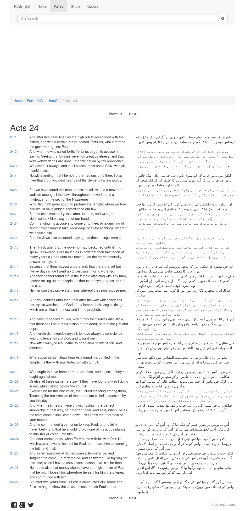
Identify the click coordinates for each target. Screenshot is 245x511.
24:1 (13, 137)
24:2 (13, 151)
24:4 (13, 175)
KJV (40, 100)
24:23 (14, 424)
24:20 (14, 381)
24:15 (14, 319)
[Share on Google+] (22, 506)
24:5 (13, 189)
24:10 (14, 247)
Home (42, 6)
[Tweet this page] (31, 506)
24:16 (14, 333)
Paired (59, 6)
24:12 (14, 275)
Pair (30, 100)
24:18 (14, 357)
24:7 (13, 213)
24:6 (13, 204)
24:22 (14, 405)
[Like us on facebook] (14, 506)
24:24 (14, 438)
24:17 (14, 343)
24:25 (14, 453)
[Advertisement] (122, 62)
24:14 (14, 299)
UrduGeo (54, 100)
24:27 (14, 481)
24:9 (13, 237)
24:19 (14, 371)
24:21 (14, 390)
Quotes (92, 6)
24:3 (13, 165)
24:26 (14, 467)
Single (75, 6)
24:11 (14, 266)
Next (132, 113)
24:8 (13, 223)
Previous (115, 113)
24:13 (14, 290)
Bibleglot (22, 6)
